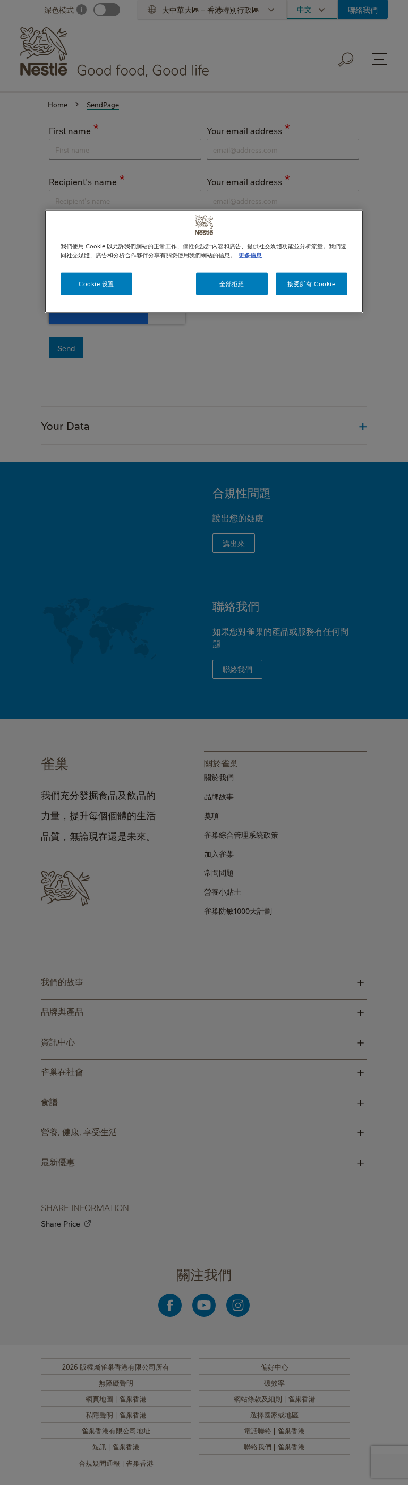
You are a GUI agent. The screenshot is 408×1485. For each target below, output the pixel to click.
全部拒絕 (231, 284)
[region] (204, 261)
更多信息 (250, 255)
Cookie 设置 (96, 284)
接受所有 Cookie (311, 284)
